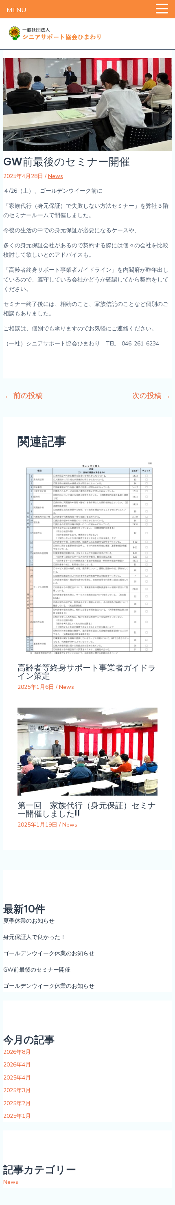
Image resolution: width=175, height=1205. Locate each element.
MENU (16, 10)
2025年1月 (17, 1116)
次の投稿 (151, 395)
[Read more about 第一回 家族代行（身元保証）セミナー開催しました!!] (88, 751)
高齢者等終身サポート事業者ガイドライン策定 (87, 671)
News (55, 176)
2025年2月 (17, 1103)
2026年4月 (17, 1065)
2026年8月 (17, 1052)
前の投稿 (23, 395)
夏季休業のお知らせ (29, 921)
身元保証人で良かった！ (34, 937)
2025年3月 (17, 1090)
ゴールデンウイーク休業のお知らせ (48, 953)
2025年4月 (17, 1078)
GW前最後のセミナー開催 (36, 970)
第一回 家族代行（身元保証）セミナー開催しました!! (87, 809)
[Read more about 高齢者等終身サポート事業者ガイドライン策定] (88, 558)
